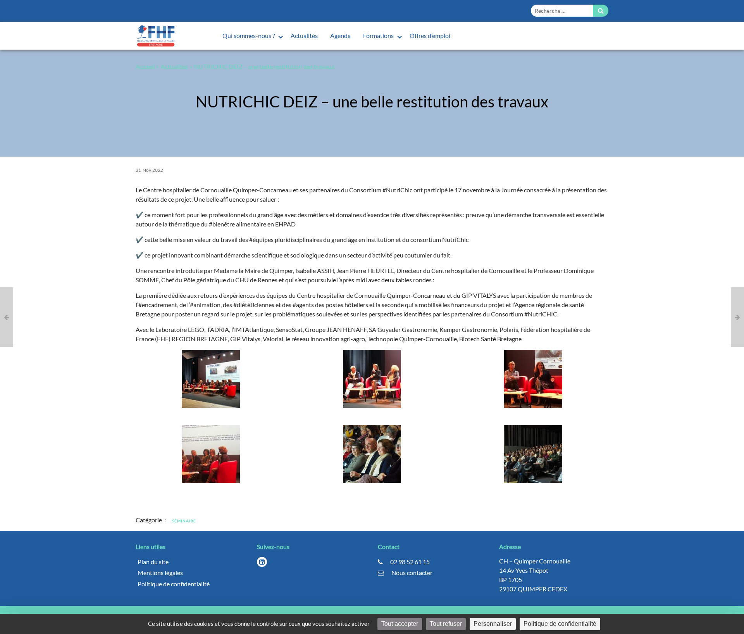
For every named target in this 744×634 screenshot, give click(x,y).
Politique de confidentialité (174, 583)
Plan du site (153, 561)
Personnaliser (493, 623)
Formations (379, 35)
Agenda (340, 35)
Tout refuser (446, 623)
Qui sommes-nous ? (249, 35)
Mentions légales (160, 572)
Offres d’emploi (430, 35)
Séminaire (184, 520)
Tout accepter (399, 623)
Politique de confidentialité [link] (560, 623)
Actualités (304, 35)
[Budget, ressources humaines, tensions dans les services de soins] (6, 317)
